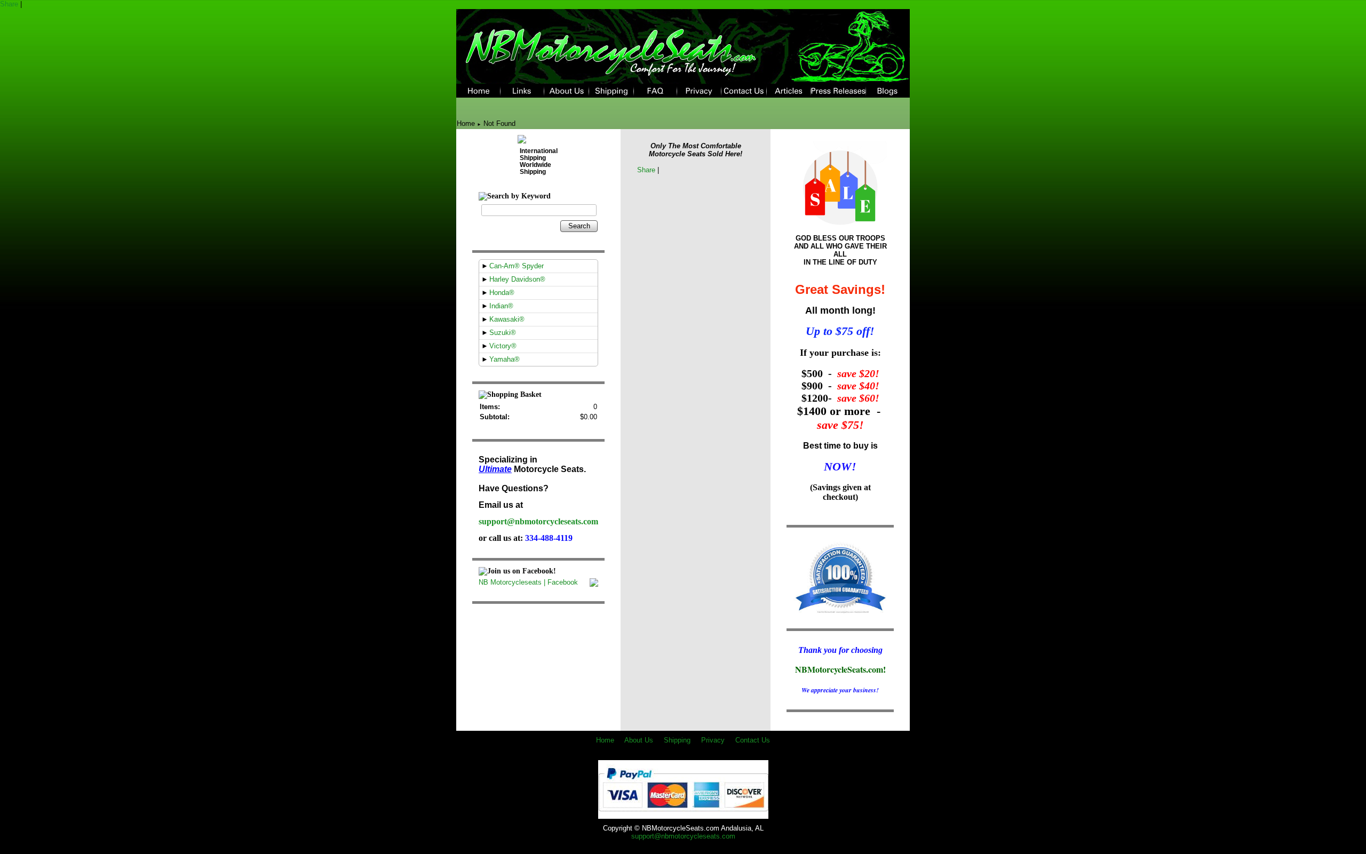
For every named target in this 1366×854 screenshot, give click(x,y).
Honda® (501, 293)
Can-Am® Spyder (516, 266)
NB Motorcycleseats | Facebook (528, 582)
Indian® (501, 306)
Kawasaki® (507, 319)
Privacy (713, 740)
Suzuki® (502, 333)
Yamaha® (504, 359)
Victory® (503, 346)
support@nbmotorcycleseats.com (538, 521)
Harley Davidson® (517, 279)
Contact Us (752, 740)
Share (9, 4)
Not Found (499, 123)
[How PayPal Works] (683, 815)
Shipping (677, 740)
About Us (638, 740)
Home (466, 123)
